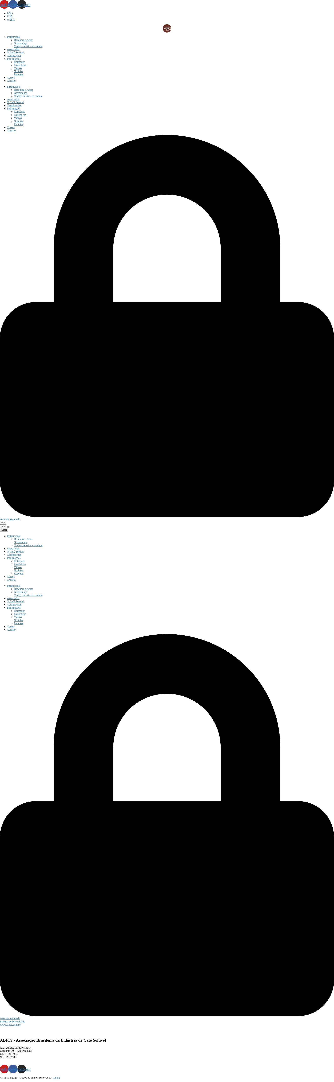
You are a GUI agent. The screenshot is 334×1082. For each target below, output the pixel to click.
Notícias (18, 71)
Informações (14, 58)
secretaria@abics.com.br (13, 1060)
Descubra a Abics (23, 39)
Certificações (14, 55)
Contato (11, 80)
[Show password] (7, 527)
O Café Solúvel (15, 52)
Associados (13, 49)
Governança (20, 43)
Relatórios (19, 61)
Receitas (18, 74)
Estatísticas (20, 65)
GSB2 (56, 1077)
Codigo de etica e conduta (28, 46)
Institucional (13, 36)
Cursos (11, 77)
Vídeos (18, 68)
